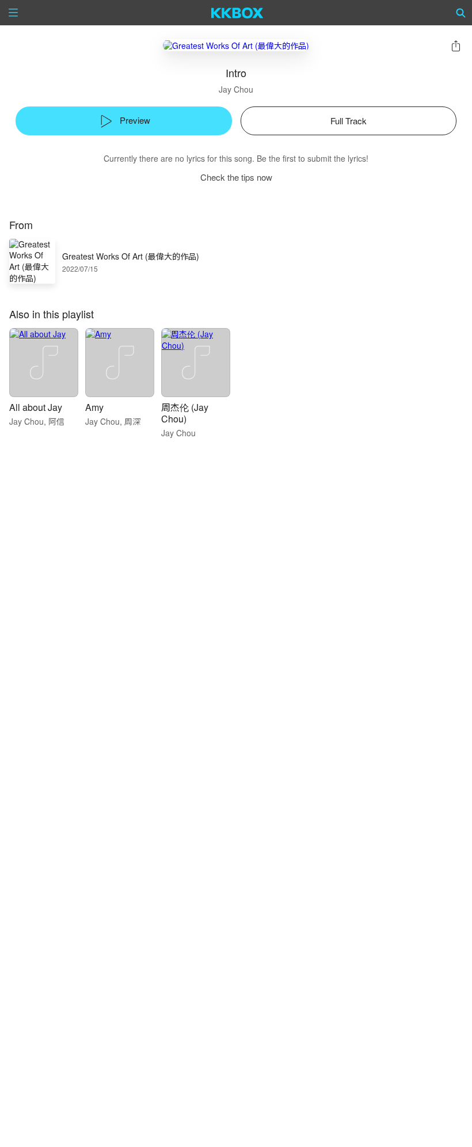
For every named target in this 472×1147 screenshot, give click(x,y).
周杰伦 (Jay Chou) (184, 413)
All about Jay (35, 407)
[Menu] (13, 13)
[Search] (461, 13)
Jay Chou (236, 89)
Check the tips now (236, 177)
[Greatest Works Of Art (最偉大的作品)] (236, 45)
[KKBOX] (237, 12)
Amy (94, 407)
